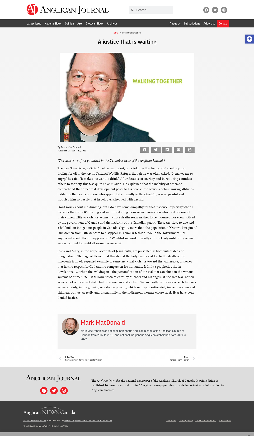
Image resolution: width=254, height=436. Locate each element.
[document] (127, 218)
